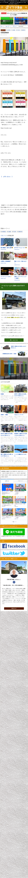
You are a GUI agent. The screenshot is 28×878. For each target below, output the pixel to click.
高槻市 (7, 473)
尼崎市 (6, 475)
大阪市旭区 (23, 473)
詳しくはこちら (14, 340)
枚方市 (4, 473)
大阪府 (14, 30)
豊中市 (11, 473)
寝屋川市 (23, 30)
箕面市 (6, 476)
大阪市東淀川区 (15, 475)
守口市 (18, 30)
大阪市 (19, 471)
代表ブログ (3, 30)
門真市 (3, 475)
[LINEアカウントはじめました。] (14, 532)
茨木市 (18, 473)
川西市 (10, 475)
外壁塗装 (8, 30)
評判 (22, 471)
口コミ (14, 473)
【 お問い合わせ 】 (7, 176)
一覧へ (13, 521)
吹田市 (21, 475)
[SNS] (14, 546)
